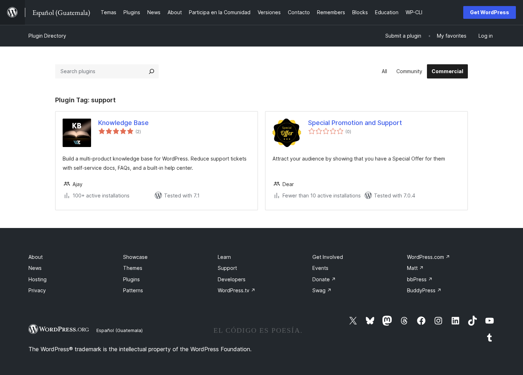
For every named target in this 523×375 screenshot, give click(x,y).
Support (227, 268)
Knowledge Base (123, 122)
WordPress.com (428, 257)
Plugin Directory (47, 36)
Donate (324, 279)
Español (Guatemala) (119, 330)
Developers (231, 279)
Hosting (37, 279)
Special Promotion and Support (355, 122)
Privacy (37, 290)
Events (320, 268)
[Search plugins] (151, 71)
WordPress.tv (236, 290)
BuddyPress (424, 290)
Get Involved (327, 257)
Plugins (131, 279)
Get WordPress (489, 12)
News (35, 268)
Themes (132, 268)
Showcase (135, 257)
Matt (415, 268)
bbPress (420, 279)
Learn (224, 257)
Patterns (133, 290)
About (35, 257)
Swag (322, 290)
